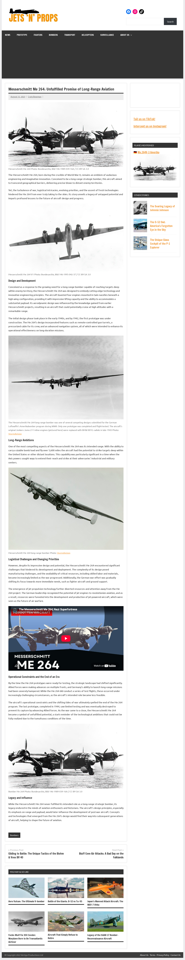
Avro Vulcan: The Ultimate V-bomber (26, 901)
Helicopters (88, 34)
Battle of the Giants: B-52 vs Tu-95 (65, 901)
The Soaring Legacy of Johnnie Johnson (162, 208)
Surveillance (107, 34)
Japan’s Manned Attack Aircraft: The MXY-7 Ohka (105, 903)
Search (170, 21)
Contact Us (176, 955)
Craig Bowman (34, 96)
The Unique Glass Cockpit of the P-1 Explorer (160, 243)
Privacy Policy (163, 955)
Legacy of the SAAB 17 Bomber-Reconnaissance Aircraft (102, 936)
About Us (124, 34)
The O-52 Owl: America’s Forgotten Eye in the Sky (161, 226)
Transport (69, 34)
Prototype (22, 34)
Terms (152, 955)
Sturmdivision (15, 433)
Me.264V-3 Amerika (148, 152)
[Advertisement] (92, 59)
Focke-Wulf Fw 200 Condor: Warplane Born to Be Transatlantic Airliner (25, 938)
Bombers (53, 34)
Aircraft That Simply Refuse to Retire (63, 936)
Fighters (38, 34)
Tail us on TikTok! (144, 119)
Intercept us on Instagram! (150, 126)
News (7, 34)
